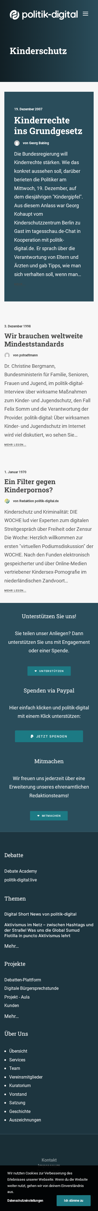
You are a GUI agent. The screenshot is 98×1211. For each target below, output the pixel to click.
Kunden (11, 1005)
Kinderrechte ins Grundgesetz (48, 125)
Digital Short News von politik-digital (40, 914)
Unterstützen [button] (51, 671)
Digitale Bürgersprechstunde (31, 988)
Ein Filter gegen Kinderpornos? (30, 485)
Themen (15, 898)
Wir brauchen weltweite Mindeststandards (43, 339)
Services (17, 1059)
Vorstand (18, 1094)
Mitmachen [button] (51, 816)
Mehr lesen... (15, 444)
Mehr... (20, 284)
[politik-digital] (44, 15)
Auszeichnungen (25, 1120)
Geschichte (19, 1111)
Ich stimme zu (73, 1201)
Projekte (14, 963)
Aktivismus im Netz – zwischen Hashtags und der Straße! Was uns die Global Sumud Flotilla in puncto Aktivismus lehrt (48, 930)
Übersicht (18, 1051)
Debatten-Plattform (22, 979)
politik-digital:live (20, 880)
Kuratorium (20, 1085)
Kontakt (49, 1160)
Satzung (17, 1102)
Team (14, 1068)
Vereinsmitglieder (25, 1077)
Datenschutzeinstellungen (25, 1201)
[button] (85, 13)
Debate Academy (20, 871)
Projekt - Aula (17, 997)
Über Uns (16, 1033)
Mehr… (11, 946)
